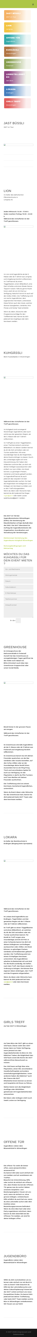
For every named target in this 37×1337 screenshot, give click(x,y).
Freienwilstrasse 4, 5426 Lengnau (18, 209)
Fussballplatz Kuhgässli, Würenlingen (14, 373)
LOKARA (11, 89)
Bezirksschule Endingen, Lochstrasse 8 (15, 857)
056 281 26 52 (11, 1157)
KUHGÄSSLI (12, 50)
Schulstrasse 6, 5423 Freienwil (17, 680)
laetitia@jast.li (11, 677)
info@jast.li (24, 1157)
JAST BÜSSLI (13, 13)
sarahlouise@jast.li (12, 369)
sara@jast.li (10, 852)
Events (21, 136)
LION (9, 26)
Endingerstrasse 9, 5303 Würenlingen (15, 1039)
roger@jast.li (10, 136)
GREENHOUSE (13, 62)
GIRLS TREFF (13, 101)
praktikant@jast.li (12, 205)
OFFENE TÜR (13, 38)
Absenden (28, 620)
